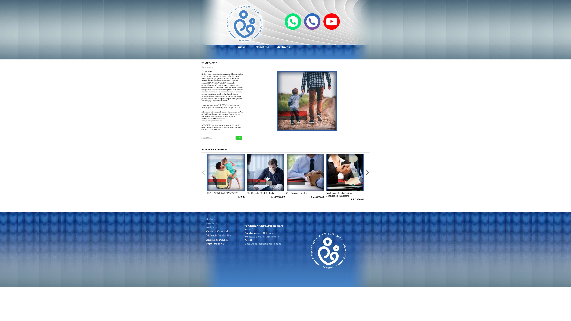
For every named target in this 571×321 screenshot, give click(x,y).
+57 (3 (262, 236)
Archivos (283, 47)
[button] (367, 172)
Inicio (241, 47)
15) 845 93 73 (272, 236)
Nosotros (262, 47)
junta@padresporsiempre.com (263, 244)
